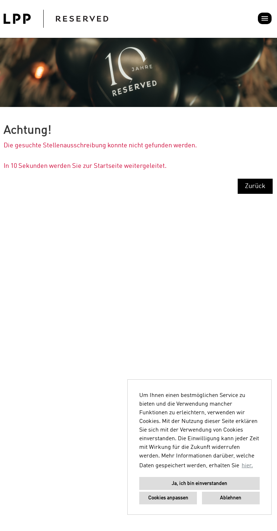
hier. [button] (247, 466)
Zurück (255, 186)
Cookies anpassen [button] (168, 497)
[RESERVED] (56, 19)
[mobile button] (265, 18)
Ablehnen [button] (230, 497)
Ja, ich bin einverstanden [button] (199, 483)
